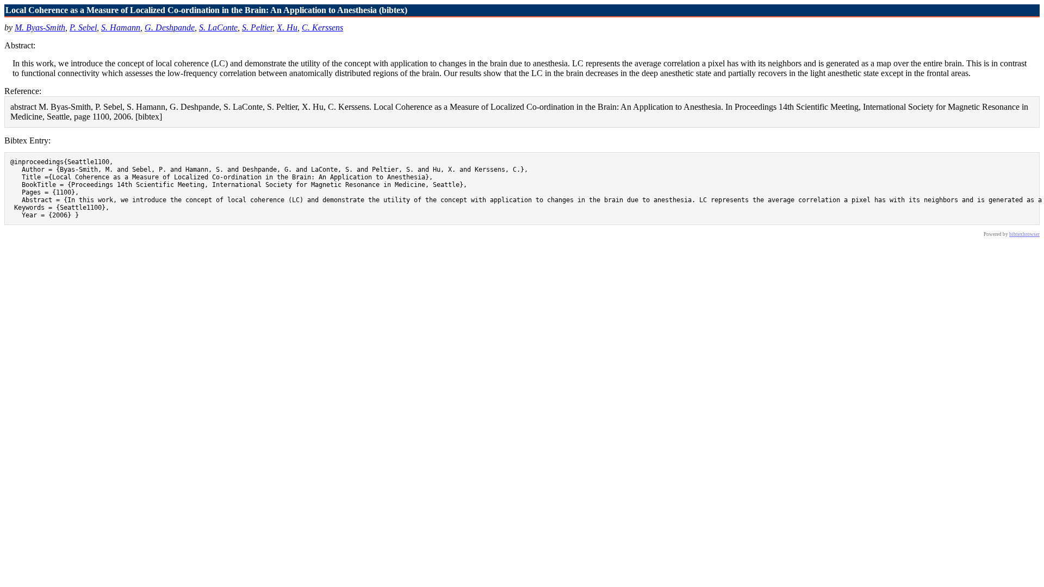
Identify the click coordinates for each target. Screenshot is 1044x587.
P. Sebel (83, 27)
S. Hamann (120, 27)
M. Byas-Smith (40, 27)
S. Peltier (257, 27)
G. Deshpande (170, 27)
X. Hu (287, 27)
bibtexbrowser (1024, 234)
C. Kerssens (322, 27)
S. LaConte (218, 27)
